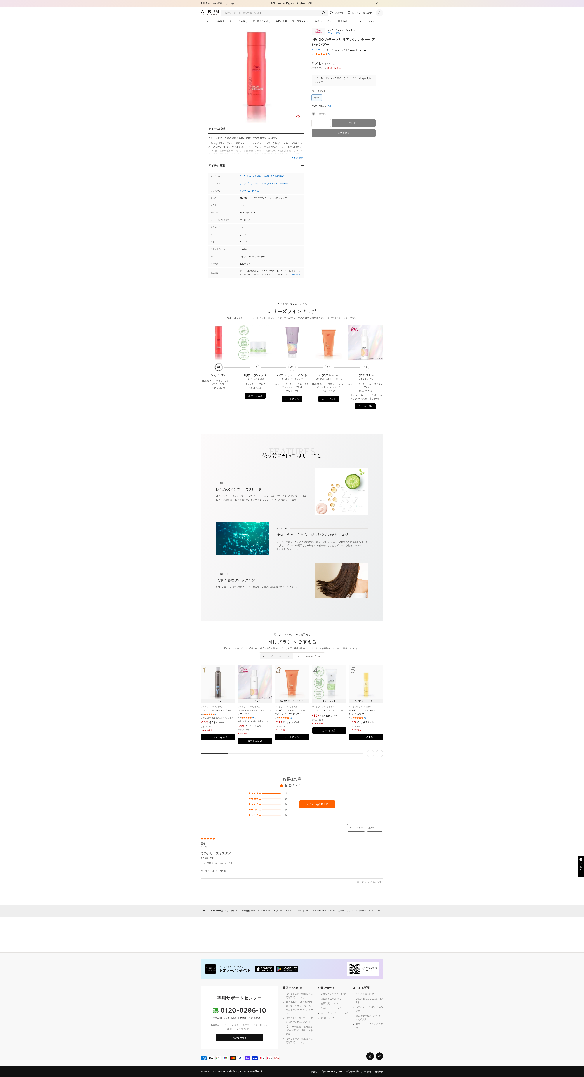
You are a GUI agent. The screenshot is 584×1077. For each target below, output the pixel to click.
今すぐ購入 (343, 133)
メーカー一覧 (216, 910)
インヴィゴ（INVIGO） (251, 191)
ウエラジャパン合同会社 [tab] (309, 656)
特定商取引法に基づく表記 (358, 1071)
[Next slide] (379, 753)
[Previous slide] (370, 753)
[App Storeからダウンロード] (264, 969)
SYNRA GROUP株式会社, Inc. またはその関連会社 (239, 1071)
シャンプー (317, 50)
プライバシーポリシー (331, 1071)
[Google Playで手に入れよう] (287, 969)
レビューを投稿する (317, 804)
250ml (316, 98)
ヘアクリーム (329, 376)
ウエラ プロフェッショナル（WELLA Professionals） (265, 183)
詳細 (310, 3)
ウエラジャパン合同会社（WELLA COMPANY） (262, 176)
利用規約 (205, 3)
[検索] (323, 13)
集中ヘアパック (255, 376)
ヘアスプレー (365, 376)
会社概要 (217, 3)
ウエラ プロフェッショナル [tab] (276, 656)
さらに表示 (295, 274)
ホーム (204, 910)
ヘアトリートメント (292, 376)
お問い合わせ (232, 3)
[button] (321, 54)
